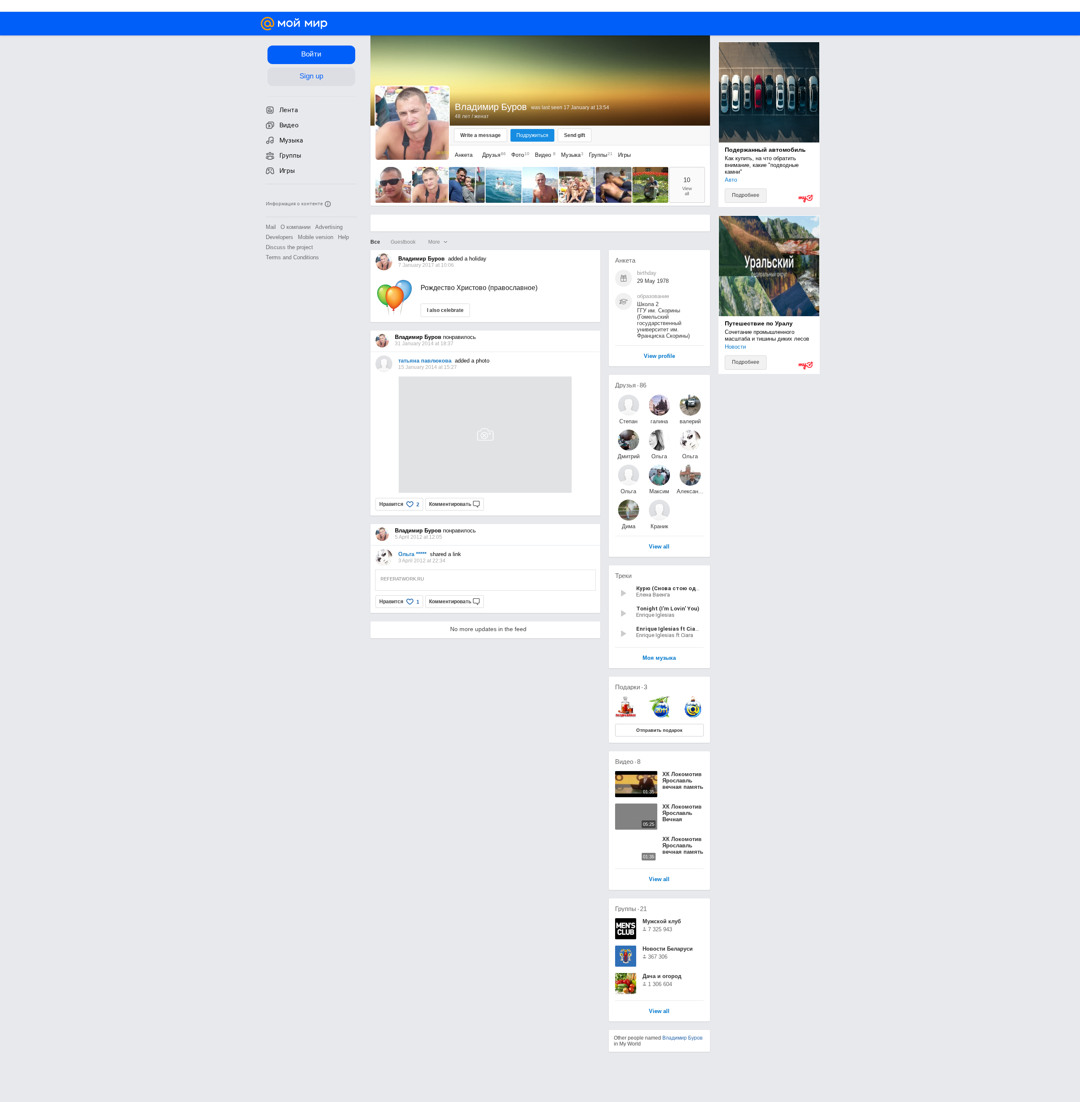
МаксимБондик (659, 491)
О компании (295, 227)
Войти (311, 54)
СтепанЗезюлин (628, 421)
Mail (271, 227)
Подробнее (745, 195)
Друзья (492, 155)
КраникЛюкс (659, 526)
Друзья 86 (630, 385)
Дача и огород (662, 976)
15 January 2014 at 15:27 (427, 367)
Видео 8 (627, 761)
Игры (624, 155)
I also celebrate (445, 310)
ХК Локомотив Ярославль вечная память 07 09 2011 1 (682, 848)
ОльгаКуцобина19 (628, 491)
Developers (279, 237)
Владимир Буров (682, 1038)
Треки (623, 575)
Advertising (329, 227)
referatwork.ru (402, 578)
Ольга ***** (412, 554)
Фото (518, 155)
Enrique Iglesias (655, 615)
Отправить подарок (659, 730)
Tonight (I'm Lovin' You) (667, 608)
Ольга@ (659, 456)
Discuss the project (289, 247)
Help (343, 237)
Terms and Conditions (292, 257)
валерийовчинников (690, 421)
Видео (544, 155)
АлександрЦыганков (690, 491)
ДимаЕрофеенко (628, 526)
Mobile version (315, 237)
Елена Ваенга (653, 594)
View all (659, 1011)
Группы (598, 155)
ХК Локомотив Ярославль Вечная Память (682, 816)
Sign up (311, 76)
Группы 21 (631, 908)
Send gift (574, 135)
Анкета (463, 155)
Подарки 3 (631, 687)
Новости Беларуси (668, 949)
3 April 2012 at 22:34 (422, 561)
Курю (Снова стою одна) (670, 588)
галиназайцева (659, 421)
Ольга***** (690, 456)
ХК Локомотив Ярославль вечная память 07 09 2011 (682, 783)
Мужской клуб (662, 921)
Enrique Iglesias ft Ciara (664, 635)
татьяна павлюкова (424, 360)
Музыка (570, 155)
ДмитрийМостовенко (628, 456)
